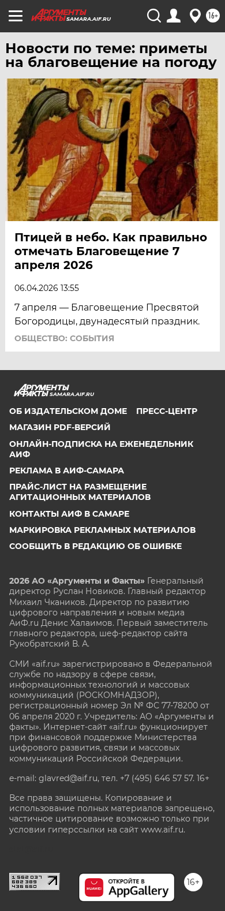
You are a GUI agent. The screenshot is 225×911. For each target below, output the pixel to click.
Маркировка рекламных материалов (102, 530)
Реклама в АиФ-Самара (66, 470)
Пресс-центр (166, 411)
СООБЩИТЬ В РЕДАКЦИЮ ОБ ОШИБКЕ (95, 546)
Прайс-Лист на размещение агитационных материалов (80, 491)
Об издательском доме (68, 411)
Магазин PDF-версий (60, 427)
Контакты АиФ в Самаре (69, 514)
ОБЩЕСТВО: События (64, 338)
